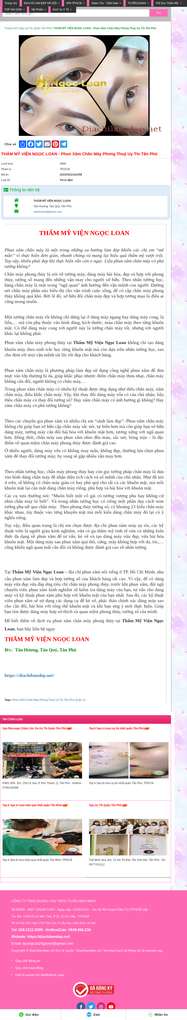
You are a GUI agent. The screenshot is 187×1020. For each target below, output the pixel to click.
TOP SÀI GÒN (13, 9)
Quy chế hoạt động (29, 968)
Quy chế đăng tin (28, 961)
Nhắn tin (161, 1014)
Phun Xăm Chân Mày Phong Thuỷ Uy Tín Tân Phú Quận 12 (49, 700)
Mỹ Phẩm (37, 9)
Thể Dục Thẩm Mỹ (167, 3)
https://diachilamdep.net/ (29, 675)
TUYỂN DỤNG (137, 3)
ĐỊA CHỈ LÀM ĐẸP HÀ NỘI (40, 3)
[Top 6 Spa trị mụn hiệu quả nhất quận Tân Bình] (42, 838)
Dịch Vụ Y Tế (61, 9)
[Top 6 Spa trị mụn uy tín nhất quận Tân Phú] (129, 761)
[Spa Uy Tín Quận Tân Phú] (129, 838)
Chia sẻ (10, 144)
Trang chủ (11, 3)
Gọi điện (32, 1014)
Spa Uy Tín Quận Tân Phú (35, 28)
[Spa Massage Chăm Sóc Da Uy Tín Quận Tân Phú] (42, 761)
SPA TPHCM (74, 3)
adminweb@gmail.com (48, 211)
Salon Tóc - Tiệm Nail (104, 3)
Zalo (96, 1014)
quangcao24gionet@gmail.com (48, 943)
